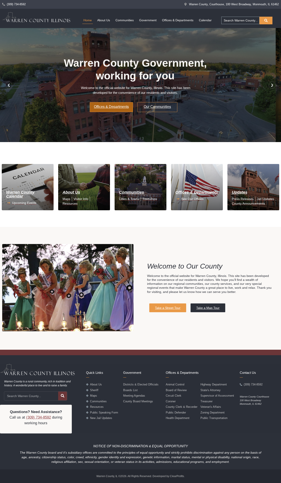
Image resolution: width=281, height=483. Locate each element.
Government (148, 20)
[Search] (62, 396)
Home (87, 20)
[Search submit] (265, 20)
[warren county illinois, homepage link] (36, 17)
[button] (8, 85)
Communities (124, 20)
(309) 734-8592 (38, 417)
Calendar (205, 20)
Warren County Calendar (20, 194)
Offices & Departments (177, 20)
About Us (103, 20)
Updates (239, 192)
